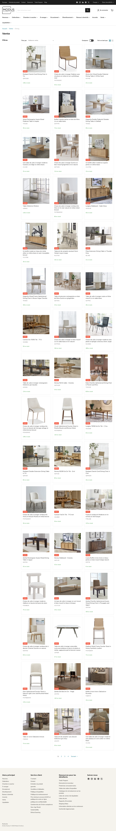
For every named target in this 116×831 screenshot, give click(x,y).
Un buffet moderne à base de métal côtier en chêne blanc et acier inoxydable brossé (36, 253)
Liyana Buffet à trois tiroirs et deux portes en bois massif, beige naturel (97, 559)
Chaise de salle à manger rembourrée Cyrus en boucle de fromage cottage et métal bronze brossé (35, 428)
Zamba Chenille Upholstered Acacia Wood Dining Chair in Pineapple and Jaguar (97, 603)
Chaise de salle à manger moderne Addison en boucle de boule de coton (35, 602)
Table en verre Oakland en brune (33, 737)
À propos (4, 2)
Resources (30, 2)
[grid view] (110, 40)
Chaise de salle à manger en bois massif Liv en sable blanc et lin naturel (67, 341)
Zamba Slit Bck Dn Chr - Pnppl (64, 692)
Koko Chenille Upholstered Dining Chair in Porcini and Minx (99, 384)
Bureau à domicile (82, 17)
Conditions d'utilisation (37, 789)
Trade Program (39, 2)
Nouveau (5, 17)
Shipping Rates (63, 804)
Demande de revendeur (66, 783)
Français (95, 2)
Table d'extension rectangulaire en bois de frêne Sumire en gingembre (67, 297)
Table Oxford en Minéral (31, 206)
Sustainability (35, 810)
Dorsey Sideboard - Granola (63, 558)
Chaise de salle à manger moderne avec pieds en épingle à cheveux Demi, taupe (99, 341)
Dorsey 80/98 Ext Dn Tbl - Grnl (64, 471)
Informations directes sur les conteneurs (71, 806)
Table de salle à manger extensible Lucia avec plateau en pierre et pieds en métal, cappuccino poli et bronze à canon (67, 648)
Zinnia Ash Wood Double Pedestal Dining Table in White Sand (97, 75)
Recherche (5, 824)
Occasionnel (54, 17)
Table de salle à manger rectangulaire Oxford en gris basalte (35, 384)
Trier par (24, 40)
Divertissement (67, 17)
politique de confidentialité (39, 802)
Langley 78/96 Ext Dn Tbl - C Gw (96, 426)
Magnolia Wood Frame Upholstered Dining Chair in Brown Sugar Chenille (35, 297)
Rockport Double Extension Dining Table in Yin (36, 472)
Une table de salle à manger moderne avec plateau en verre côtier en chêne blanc (98, 739)
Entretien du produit (14, 2)
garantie (33, 786)
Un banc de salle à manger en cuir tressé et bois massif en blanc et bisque (67, 602)
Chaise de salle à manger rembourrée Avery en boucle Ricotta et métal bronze (36, 516)
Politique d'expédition (37, 792)
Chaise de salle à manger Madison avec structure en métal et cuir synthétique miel (67, 76)
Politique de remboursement (39, 794)
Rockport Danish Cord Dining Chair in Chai (98, 472)
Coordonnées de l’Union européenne (42, 804)
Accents (95, 17)
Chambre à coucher (30, 17)
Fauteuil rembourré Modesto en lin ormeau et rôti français (97, 516)
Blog (45, 2)
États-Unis (107, 2)
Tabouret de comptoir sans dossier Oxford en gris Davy (65, 738)
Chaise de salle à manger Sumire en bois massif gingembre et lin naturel (66, 164)
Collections (16, 17)
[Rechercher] (87, 10)
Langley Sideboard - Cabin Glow (96, 206)
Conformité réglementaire (66, 809)
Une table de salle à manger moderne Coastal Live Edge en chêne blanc (35, 164)
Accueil (4, 28)
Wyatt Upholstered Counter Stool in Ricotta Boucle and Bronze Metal (66, 427)
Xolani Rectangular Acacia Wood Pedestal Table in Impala (33, 120)
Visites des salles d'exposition (68, 788)
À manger (43, 17)
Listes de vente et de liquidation (68, 796)
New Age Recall (36, 807)
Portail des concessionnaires (67, 786)
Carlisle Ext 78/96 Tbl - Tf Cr (32, 340)
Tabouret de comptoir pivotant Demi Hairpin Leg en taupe (66, 252)
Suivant (73, 756)
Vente (102, 17)
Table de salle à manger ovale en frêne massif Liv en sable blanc (98, 297)
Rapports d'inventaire (65, 801)
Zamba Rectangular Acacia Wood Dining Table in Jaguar (36, 559)
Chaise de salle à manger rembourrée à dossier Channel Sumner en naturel (35, 647)
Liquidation (6, 23)
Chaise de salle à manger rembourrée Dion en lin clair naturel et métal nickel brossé (67, 208)
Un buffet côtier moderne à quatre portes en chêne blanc (97, 164)
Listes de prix (63, 798)
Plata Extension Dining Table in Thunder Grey (99, 252)
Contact (23, 2)
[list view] (112, 40)
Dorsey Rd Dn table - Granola (64, 383)
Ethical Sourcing (35, 812)
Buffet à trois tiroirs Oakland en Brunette (96, 692)
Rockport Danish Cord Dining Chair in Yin (35, 75)
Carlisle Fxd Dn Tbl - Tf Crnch (64, 515)
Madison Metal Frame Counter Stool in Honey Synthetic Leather (98, 647)
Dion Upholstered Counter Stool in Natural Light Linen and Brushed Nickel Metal (35, 693)
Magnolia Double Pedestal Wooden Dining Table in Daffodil (97, 120)
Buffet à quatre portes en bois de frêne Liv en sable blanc (67, 120)
